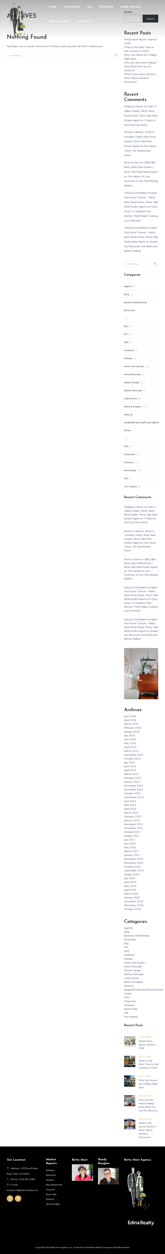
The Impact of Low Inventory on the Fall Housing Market (141, 181)
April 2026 (130, 720)
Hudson (50, 1179)
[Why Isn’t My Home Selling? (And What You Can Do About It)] (129, 1100)
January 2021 (132, 855)
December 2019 (133, 901)
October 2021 (132, 831)
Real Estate (130, 470)
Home (52, 7)
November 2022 (133, 789)
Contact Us (84, 21)
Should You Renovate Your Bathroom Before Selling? (141, 246)
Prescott (50, 1189)
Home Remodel (132, 374)
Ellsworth (51, 1175)
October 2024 (132, 758)
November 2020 (133, 862)
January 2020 (132, 897)
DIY (126, 334)
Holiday (128, 358)
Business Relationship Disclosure (135, 306)
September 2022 (134, 797)
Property (128, 462)
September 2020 (134, 870)
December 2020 (133, 858)
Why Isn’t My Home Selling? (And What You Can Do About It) (140, 66)
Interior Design (131, 382)
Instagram (18, 1198)
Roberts (50, 1199)
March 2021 (131, 851)
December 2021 (133, 824)
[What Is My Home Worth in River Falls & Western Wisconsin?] (129, 1123)
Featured (129, 350)
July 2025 (129, 735)
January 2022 (132, 820)
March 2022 (131, 812)
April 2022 (130, 808)
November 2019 (133, 905)
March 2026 (131, 723)
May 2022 (130, 804)
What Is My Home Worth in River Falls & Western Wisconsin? (140, 77)
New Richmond (54, 1184)
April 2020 (130, 889)
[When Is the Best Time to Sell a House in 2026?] (129, 1061)
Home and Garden (134, 366)
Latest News (130, 398)
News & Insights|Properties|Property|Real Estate (141, 422)
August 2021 (131, 835)
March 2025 (131, 750)
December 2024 (133, 754)
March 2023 (131, 774)
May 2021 (130, 847)
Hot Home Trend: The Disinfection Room (140, 150)
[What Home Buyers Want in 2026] (129, 1041)
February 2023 (132, 777)
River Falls (51, 1194)
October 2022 (132, 793)
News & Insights (59, 21)
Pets (126, 446)
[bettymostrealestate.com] (18, 20)
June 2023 (130, 766)
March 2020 (131, 893)
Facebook (10, 1198)
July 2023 (129, 762)
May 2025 (130, 743)
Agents (128, 286)
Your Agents (71, 7)
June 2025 (130, 739)
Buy (126, 326)
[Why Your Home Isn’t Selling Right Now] (129, 1080)
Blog (126, 294)
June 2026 (130, 716)
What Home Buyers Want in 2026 (147, 1045)
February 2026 (132, 727)
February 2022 (132, 816)
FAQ (89, 7)
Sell (126, 478)
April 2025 (130, 747)
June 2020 (130, 882)
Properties (106, 7)
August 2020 (131, 874)
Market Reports (131, 7)
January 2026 (132, 731)
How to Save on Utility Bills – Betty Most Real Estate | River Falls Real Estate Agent (141, 167)
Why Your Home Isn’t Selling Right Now (148, 1084)
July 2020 (129, 878)
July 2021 (129, 839)
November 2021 (133, 828)
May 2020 (130, 885)
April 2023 (130, 770)
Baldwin (50, 1170)
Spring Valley (53, 1204)
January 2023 (132, 781)
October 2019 (132, 909)
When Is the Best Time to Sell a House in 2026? (148, 1064)
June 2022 (130, 801)
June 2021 (130, 843)
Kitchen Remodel (133, 390)
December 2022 (133, 785)
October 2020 (132, 866)
